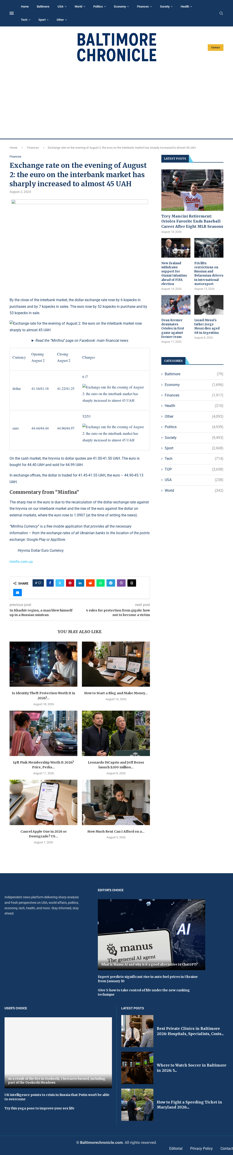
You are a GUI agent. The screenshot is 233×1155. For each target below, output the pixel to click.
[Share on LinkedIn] (80, 583)
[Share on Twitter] (60, 583)
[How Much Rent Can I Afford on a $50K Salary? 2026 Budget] (116, 802)
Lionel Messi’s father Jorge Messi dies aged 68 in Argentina (207, 326)
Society (165, 6)
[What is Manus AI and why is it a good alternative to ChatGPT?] (151, 934)
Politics (98, 6)
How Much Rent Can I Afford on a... (115, 831)
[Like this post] (39, 583)
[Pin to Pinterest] (70, 583)
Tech (24, 19)
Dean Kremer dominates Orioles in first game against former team (172, 328)
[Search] (221, 13)
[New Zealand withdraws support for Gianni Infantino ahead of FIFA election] (175, 248)
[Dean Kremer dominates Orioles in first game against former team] (175, 305)
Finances (143, 6)
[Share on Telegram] (110, 583)
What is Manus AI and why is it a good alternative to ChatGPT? (149, 964)
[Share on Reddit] (90, 583)
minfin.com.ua (21, 561)
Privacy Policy (201, 1148)
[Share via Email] (17, 592)
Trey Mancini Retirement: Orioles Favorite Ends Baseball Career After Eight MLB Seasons (192, 221)
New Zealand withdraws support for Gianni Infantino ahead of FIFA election (174, 273)
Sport (42, 19)
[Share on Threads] (131, 583)
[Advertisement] (116, 100)
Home (25, 6)
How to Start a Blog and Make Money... (116, 693)
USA (60, 6)
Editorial (175, 1148)
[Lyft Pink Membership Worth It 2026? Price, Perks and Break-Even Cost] (43, 733)
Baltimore (43, 6)
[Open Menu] (12, 13)
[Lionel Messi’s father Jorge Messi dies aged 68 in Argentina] (208, 305)
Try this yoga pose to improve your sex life (39, 1108)
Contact (215, 47)
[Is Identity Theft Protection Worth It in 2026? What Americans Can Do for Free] (43, 664)
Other (60, 19)
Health (185, 6)
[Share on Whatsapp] (100, 583)
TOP (194, 469)
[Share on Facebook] (50, 583)
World (78, 6)
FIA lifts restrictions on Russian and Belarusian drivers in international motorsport (208, 273)
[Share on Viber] (121, 583)
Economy (120, 6)
